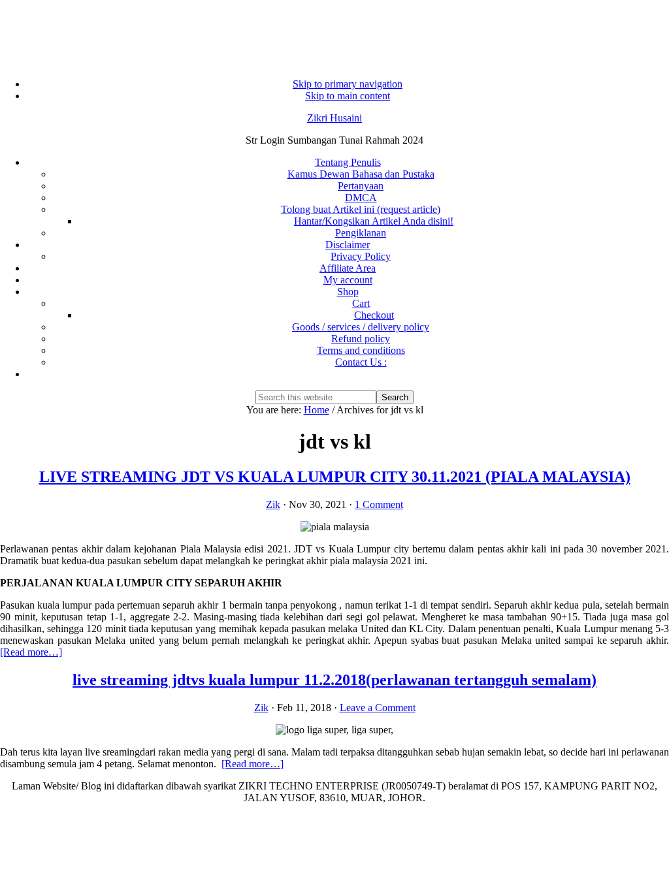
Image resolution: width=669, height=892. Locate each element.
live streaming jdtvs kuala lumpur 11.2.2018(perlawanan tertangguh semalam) (334, 679)
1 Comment (379, 504)
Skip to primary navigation (347, 83)
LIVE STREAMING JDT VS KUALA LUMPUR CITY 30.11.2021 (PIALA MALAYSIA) (334, 476)
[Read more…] (31, 652)
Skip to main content (347, 95)
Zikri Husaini (334, 117)
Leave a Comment (378, 707)
